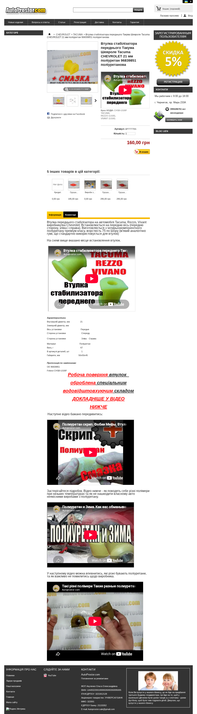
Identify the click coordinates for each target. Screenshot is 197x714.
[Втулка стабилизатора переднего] (59, 106)
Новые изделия (15, 22)
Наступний (48, 100)
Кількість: (119, 133)
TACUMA (78, 34)
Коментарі (70, 215)
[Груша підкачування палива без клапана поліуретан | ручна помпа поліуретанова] (74, 185)
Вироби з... (90, 192)
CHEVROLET (63, 34)
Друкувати (56, 117)
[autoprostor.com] (26, 11)
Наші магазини (13, 686)
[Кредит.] (57, 185)
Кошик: (171, 9)
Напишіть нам (174, 120)
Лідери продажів (14, 681)
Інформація (55, 215)
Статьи (61, 22)
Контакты (117, 22)
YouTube (52, 675)
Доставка (99, 22)
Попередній (95, 100)
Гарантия (134, 22)
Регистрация (80, 22)
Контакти (10, 691)
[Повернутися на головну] (49, 34)
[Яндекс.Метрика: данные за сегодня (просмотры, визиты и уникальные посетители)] (15, 709)
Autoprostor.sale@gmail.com (101, 709)
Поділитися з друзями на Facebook (68, 114)
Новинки (10, 675)
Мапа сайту (12, 702)
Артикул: (119, 129)
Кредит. (57, 192)
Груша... (74, 192)
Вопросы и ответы (41, 22)
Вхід (190, 15)
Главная (10, 697)
